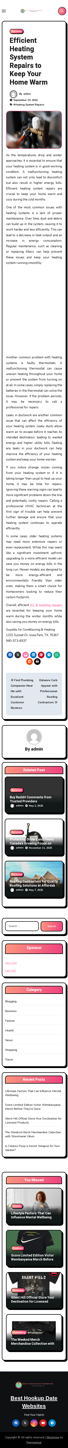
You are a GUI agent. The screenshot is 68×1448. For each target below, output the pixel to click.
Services (16, 31)
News (9, 1040)
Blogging (11, 1001)
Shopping (11, 1050)
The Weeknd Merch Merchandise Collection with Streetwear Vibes (33, 1134)
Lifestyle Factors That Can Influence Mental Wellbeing (31, 1215)
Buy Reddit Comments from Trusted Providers (30, 799)
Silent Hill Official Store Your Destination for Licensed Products (32, 1301)
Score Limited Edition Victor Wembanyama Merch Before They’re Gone (33, 1107)
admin (27, 94)
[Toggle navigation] (4, 11)
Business (11, 1011)
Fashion (10, 1021)
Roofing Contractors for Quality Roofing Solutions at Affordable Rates (34, 885)
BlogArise (53, 1437)
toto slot (10, 971)
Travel (9, 1060)
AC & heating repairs (46, 605)
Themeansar (34, 1442)
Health (9, 1031)
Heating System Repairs (29, 104)
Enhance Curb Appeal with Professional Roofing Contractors (47, 691)
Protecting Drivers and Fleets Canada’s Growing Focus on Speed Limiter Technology (32, 843)
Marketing (19, 1332)
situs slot (11, 963)
